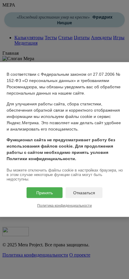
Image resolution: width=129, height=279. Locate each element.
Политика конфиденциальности (64, 206)
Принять (44, 192)
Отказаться (84, 192)
